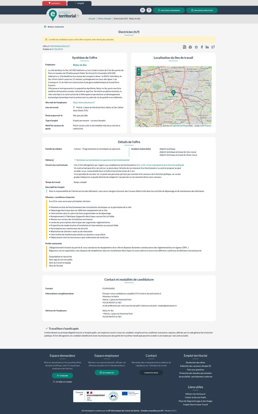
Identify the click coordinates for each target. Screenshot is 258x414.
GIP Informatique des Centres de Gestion (123, 411)
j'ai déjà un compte (63, 381)
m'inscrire (63, 375)
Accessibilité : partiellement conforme (195, 376)
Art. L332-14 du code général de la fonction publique (160, 165)
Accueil (92, 18)
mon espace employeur (203, 10)
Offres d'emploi (104, 18)
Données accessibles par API (152, 411)
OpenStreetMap (179, 125)
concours (55, 3)
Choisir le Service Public (195, 397)
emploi (80, 3)
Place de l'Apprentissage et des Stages (195, 401)
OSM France (205, 125)
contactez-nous (151, 372)
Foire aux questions (195, 369)
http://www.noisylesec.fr (84, 102)
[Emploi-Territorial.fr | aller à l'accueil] (64, 15)
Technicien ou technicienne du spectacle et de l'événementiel (102, 160)
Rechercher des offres (195, 362)
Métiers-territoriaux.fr (195, 394)
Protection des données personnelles (195, 373)
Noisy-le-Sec (80, 64)
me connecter (108, 372)
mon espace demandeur (170, 10)
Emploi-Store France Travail (195, 404)
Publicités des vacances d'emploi (194, 366)
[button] (173, 93)
